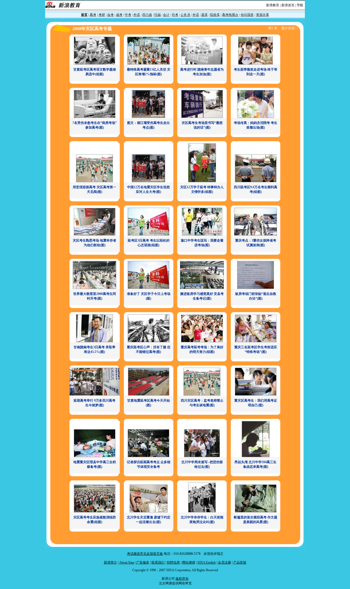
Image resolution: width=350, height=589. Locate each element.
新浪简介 (110, 562)
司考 (175, 15)
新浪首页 (287, 5)
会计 (166, 15)
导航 (300, 5)
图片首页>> (289, 28)
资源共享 (262, 15)
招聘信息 (173, 562)
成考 (119, 15)
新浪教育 (272, 5)
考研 (101, 15)
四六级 (147, 15)
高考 (93, 15)
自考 (110, 15)
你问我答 (247, 15)
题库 (204, 15)
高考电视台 (230, 15)
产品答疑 (239, 562)
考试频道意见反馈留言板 (145, 554)
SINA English (206, 562)
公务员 (185, 15)
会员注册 (224, 562)
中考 (128, 15)
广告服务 (142, 562)
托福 (157, 15)
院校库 (215, 15)
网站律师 (188, 562)
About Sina (126, 562)
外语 (136, 15)
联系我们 (158, 562)
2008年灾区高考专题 (92, 28)
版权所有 (182, 579)
